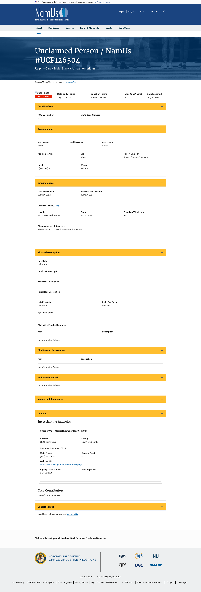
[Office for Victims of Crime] (139, 565)
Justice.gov (182, 582)
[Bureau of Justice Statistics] (139, 558)
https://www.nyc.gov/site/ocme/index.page (61, 464)
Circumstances (46, 183)
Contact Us (153, 11)
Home (39, 33)
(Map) (56, 205)
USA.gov (170, 582)
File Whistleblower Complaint (40, 582)
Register (132, 11)
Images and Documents (50, 399)
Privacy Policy (81, 582)
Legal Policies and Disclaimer (104, 582)
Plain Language (65, 582)
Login (121, 11)
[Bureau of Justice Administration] (122, 554)
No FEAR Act (127, 582)
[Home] (52, 14)
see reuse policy (69, 82)
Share (164, 12)
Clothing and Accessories (51, 350)
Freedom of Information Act (149, 582)
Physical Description (49, 252)
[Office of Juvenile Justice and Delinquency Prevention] (122, 566)
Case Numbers (45, 106)
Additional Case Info (48, 377)
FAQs (142, 11)
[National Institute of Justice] (155, 555)
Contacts (42, 413)
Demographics (45, 129)
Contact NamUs (46, 506)
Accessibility (18, 582)
